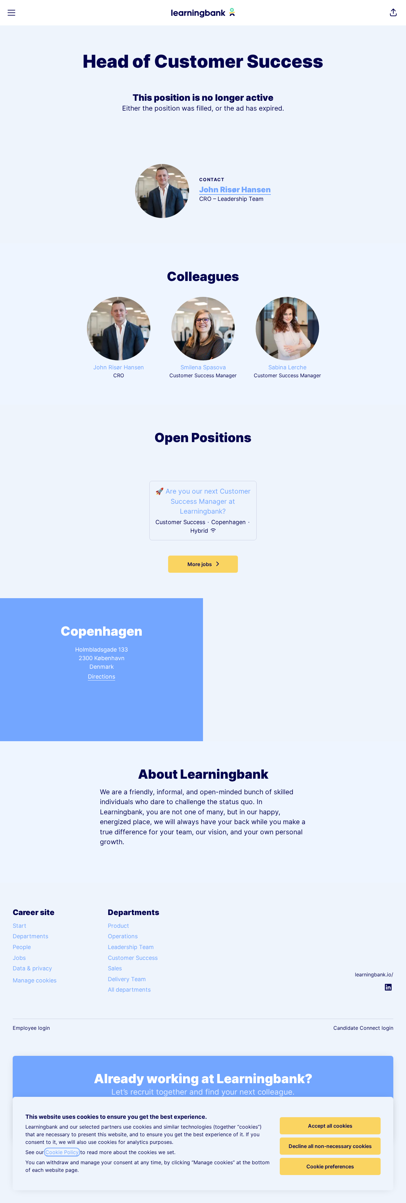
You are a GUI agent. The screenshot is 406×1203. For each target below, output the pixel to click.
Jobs (19, 957)
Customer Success (133, 957)
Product (118, 925)
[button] (393, 13)
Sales (115, 968)
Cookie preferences (330, 1166)
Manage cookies (34, 980)
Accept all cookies (330, 1126)
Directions (101, 676)
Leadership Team (131, 947)
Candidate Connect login (363, 1028)
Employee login (31, 1028)
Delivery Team (127, 979)
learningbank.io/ (374, 974)
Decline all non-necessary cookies (330, 1146)
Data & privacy (32, 968)
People (22, 947)
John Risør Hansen (235, 189)
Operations (123, 936)
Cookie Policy (62, 1152)
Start (19, 925)
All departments (129, 989)
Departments (30, 936)
